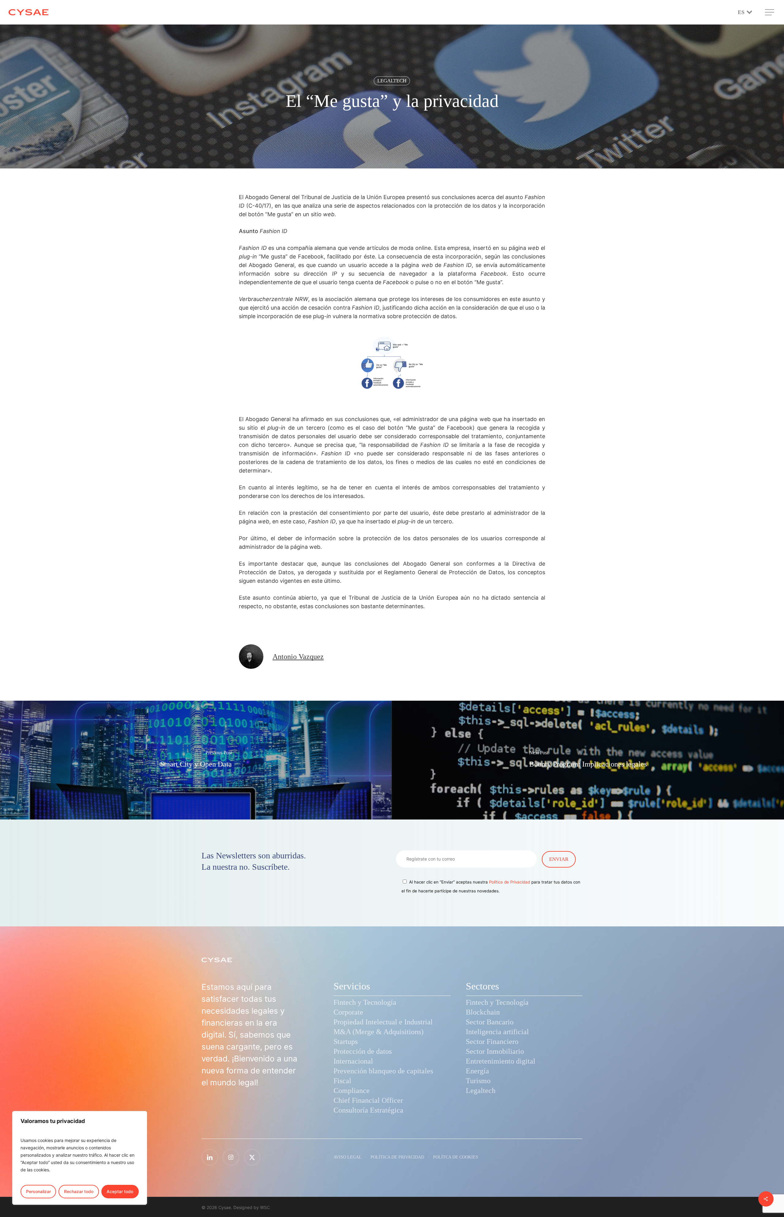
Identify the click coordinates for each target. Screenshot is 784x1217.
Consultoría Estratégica (368, 1110)
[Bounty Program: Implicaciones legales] (588, 760)
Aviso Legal (348, 1157)
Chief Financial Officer (368, 1100)
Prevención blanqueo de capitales (383, 1071)
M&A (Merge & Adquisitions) (379, 1032)
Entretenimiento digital (500, 1061)
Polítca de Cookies (455, 1157)
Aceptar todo (120, 1191)
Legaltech (481, 1091)
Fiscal (342, 1081)
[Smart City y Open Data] (196, 760)
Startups (346, 1042)
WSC (265, 1207)
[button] (770, 12)
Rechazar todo (78, 1191)
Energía (477, 1071)
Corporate (348, 1012)
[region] (79, 1158)
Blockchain (483, 1012)
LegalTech (391, 81)
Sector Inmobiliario (495, 1051)
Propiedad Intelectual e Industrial (383, 1022)
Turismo (478, 1081)
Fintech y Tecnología (365, 1002)
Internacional (353, 1061)
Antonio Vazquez (298, 657)
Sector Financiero (492, 1042)
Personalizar (38, 1191)
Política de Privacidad (509, 882)
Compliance (352, 1091)
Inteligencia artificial (497, 1032)
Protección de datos (363, 1051)
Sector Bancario (490, 1022)
